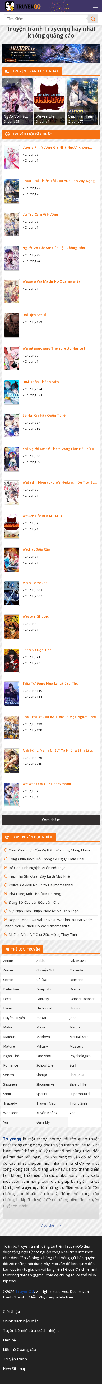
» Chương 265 (32, 763)
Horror (75, 1008)
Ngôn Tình (11, 1055)
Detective (11, 989)
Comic (8, 979)
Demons (76, 979)
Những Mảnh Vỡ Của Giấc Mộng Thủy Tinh (43, 934)
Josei (73, 1017)
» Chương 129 (32, 724)
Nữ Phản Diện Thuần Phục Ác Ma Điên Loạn (44, 910)
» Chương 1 (30, 160)
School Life (45, 1065)
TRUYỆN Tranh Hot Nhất (35, 70)
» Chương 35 (31, 462)
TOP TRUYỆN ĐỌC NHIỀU (31, 837)
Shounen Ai (45, 1084)
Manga (75, 1027)
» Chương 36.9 (32, 590)
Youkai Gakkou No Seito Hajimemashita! (41, 885)
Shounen (10, 1084)
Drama (75, 989)
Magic (41, 1027)
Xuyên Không (47, 1112)
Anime (8, 970)
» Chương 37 (31, 422)
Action (8, 960)
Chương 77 (75, 121)
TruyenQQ (24, 1291)
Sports (41, 1093)
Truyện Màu (46, 1103)
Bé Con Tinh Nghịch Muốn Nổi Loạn (37, 867)
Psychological (80, 1055)
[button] (7, 82)
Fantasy (42, 998)
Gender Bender (82, 998)
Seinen (8, 1074)
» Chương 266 (32, 757)
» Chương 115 (32, 690)
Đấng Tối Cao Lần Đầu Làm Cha (34, 902)
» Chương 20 (31, 663)
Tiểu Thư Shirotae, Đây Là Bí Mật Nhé (39, 876)
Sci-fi (73, 1065)
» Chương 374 (32, 389)
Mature (9, 1046)
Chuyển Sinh (45, 970)
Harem (8, 1008)
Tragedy (10, 1103)
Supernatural (80, 1093)
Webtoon (10, 1112)
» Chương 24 (31, 261)
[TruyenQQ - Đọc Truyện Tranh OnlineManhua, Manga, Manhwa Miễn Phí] (43, 6)
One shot (43, 1055)
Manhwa (43, 1036)
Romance (10, 1065)
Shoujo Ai (77, 1074)
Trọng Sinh (78, 1103)
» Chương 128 (32, 730)
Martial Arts (79, 1036)
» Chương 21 (31, 657)
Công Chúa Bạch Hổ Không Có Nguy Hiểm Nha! (46, 858)
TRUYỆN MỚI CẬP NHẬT (31, 134)
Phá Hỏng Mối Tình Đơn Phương (35, 893)
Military (42, 1046)
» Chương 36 (31, 428)
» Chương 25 (31, 255)
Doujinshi (43, 989)
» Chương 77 (31, 188)
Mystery (76, 1046)
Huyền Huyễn (14, 1017)
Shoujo (41, 1074)
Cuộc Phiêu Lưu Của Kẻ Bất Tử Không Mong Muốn (49, 850)
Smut (7, 1093)
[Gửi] (93, 19)
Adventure (78, 960)
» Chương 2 (30, 154)
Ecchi (7, 998)
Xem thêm (51, 819)
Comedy (76, 970)
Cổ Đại (41, 979)
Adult (40, 960)
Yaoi (73, 1112)
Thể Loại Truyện (25, 949)
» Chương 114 (32, 696)
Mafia (7, 1027)
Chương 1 (42, 121)
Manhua (9, 1036)
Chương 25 (11, 121)
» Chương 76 (31, 194)
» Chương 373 (32, 395)
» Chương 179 (32, 322)
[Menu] (95, 6)
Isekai (41, 1017)
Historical (44, 1008)
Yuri (6, 1122)
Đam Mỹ (43, 1122)
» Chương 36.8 (32, 596)
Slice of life (78, 1084)
